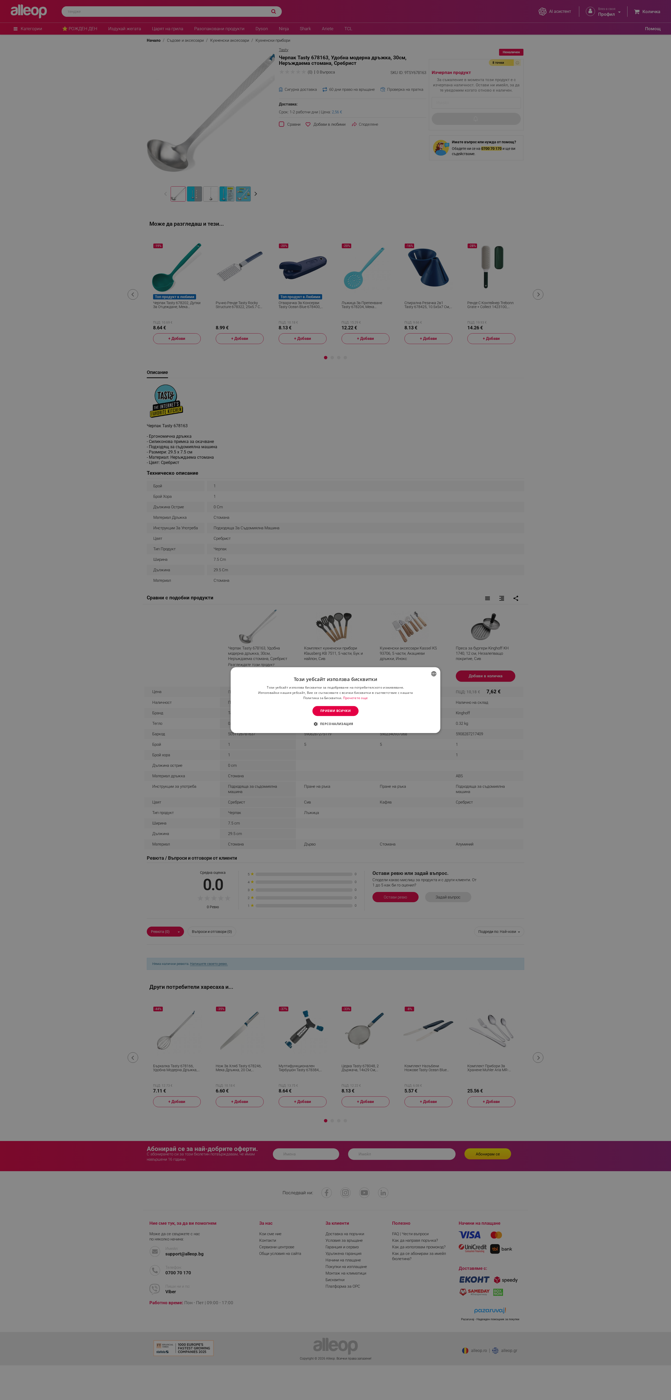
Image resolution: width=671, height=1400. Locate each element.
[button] (335, 723)
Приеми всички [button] (335, 711)
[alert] (335, 700)
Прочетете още (355, 698)
